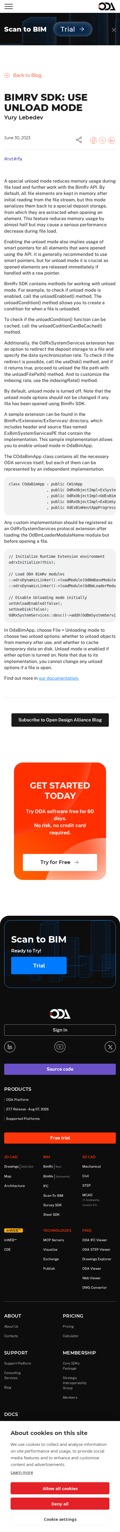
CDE (7, 1250)
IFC (45, 1186)
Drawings (18, 1167)
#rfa (17, 159)
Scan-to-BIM (53, 1196)
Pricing (68, 1326)
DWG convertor (94, 1288)
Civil (85, 1176)
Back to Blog (27, 75)
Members (70, 1397)
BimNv (56, 1176)
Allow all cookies (60, 1488)
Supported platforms (23, 1119)
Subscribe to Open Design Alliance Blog (60, 720)
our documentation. (59, 678)
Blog (7, 1387)
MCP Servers (53, 1240)
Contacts (11, 1336)
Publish (49, 1269)
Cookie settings (60, 1519)
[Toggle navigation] (8, 6)
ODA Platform (17, 1100)
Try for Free (55, 862)
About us (11, 1326)
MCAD (91, 1200)
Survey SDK (52, 1205)
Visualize (50, 1250)
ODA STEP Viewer (96, 1250)
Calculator (71, 1336)
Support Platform (17, 1363)
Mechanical (91, 1167)
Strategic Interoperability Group (75, 1383)
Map (7, 1176)
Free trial (60, 1138)
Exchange (51, 1259)
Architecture (14, 1186)
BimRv (52, 1167)
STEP (86, 1186)
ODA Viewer (91, 1269)
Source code (60, 1069)
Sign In (60, 1030)
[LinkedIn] (9, 1046)
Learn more (22, 1472)
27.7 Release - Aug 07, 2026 (27, 1109)
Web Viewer (91, 1278)
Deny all (60, 1504)
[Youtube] (60, 1046)
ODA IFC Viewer (94, 1240)
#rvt (8, 159)
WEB (10, 1240)
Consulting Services (12, 1375)
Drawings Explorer (96, 1259)
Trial (39, 965)
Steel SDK (51, 1215)
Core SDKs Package (71, 1365)
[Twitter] (110, 1046)
